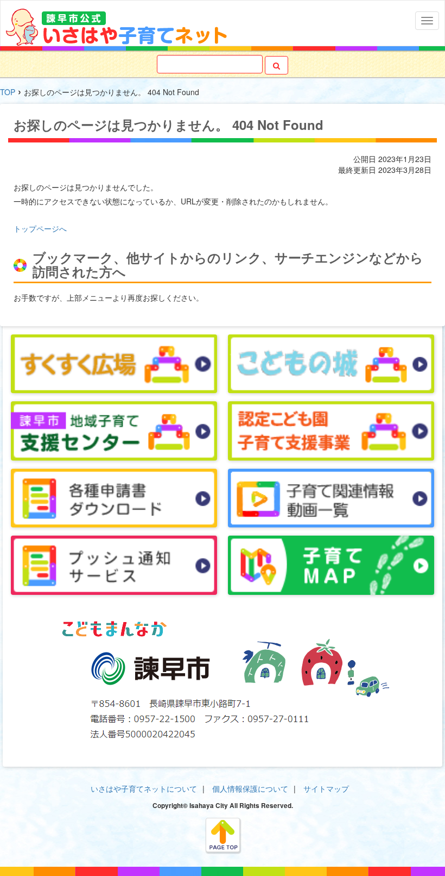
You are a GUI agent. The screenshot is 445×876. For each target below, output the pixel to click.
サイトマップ (326, 788)
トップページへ (40, 228)
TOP (7, 91)
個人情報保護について (250, 788)
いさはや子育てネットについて (144, 788)
